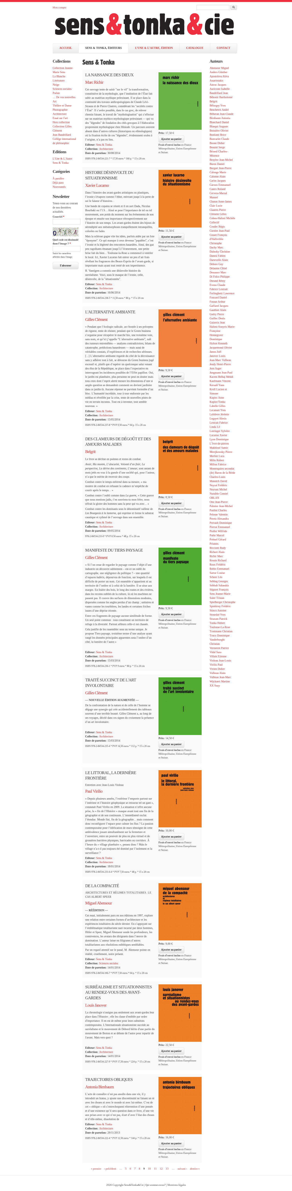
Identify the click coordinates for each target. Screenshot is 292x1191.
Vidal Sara (215, 652)
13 (167, 1168)
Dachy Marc (216, 247)
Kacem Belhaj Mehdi (221, 376)
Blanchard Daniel (219, 122)
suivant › (182, 1168)
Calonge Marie (218, 172)
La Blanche (59, 76)
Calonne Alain (217, 176)
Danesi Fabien (217, 255)
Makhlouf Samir (219, 447)
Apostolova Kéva (219, 76)
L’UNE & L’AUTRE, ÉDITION (154, 47)
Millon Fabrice (218, 464)
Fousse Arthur (217, 301)
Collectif (214, 222)
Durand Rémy (217, 280)
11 (155, 1168)
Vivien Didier (217, 668)
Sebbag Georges (219, 581)
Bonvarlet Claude (219, 138)
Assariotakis (216, 80)
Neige (56, 84)
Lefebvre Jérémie (219, 414)
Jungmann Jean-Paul (221, 372)
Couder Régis (217, 226)
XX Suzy (215, 685)
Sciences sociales (62, 88)
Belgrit (90, 451)
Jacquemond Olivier (221, 347)
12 (161, 1168)
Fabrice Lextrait (219, 289)
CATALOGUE (194, 47)
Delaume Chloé (218, 268)
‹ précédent (110, 1168)
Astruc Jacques (218, 84)
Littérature (59, 80)
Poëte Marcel (217, 535)
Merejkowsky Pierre (221, 451)
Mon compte (59, 7)
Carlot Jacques (218, 180)
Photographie (60, 109)
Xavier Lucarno (97, 185)
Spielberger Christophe (222, 602)
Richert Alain (217, 552)
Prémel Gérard (218, 539)
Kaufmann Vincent (220, 381)
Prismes (214, 543)
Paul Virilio (93, 791)
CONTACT (223, 47)
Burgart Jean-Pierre (220, 168)
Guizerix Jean (217, 322)
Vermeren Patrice (219, 648)
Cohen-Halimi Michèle (222, 218)
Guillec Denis (217, 318)
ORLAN (214, 497)
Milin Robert (217, 460)
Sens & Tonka (61, 162)
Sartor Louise (217, 572)
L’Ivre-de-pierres (219, 443)
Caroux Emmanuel (220, 184)
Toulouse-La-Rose (220, 627)
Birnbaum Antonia (220, 118)
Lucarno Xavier (218, 435)
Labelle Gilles (217, 406)
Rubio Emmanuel (219, 568)
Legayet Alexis (218, 418)
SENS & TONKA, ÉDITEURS (103, 47)
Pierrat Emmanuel (220, 527)
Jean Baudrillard (62, 134)
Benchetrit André (219, 109)
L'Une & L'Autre (62, 158)
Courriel (58, 216)
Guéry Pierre (217, 314)
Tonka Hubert (217, 623)
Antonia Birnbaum (99, 1086)
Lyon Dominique (219, 439)
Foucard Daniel (218, 297)
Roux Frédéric (218, 564)
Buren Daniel (217, 164)
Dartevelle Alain (219, 260)
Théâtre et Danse (62, 105)
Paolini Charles (218, 510)
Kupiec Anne (217, 397)
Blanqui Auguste (219, 126)
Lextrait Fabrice (219, 422)
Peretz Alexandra (219, 518)
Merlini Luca (217, 456)
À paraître (58, 178)
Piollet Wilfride (218, 531)
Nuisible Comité (219, 493)
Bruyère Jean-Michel (221, 159)
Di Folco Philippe (220, 276)
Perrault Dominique (221, 522)
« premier (96, 1168)
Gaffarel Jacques (219, 305)
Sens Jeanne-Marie (220, 593)
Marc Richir (94, 82)
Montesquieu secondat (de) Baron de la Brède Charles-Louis (222, 472)
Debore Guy (216, 264)
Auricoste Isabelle (220, 88)
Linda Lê (215, 426)
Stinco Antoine (218, 610)
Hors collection (61, 122)
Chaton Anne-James (221, 201)
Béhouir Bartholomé (221, 97)
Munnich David (218, 481)
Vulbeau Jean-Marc (220, 677)
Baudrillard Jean (219, 93)
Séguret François (219, 589)
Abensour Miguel (219, 68)
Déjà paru (58, 182)
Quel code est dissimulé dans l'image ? (65, 241)
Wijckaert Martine (220, 681)
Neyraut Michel (218, 489)
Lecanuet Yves (218, 410)
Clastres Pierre (218, 209)
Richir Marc (216, 556)
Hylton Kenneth (218, 343)
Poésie (56, 93)
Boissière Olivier (219, 130)
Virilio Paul (216, 664)
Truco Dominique (220, 635)
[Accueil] (148, 26)
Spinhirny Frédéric (220, 606)
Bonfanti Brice (218, 134)
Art (54, 101)
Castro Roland (217, 189)
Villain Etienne (218, 656)
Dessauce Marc (218, 272)
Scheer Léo (216, 577)
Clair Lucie (216, 205)
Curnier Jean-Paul (220, 230)
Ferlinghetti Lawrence (222, 293)
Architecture (60, 113)
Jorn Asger (215, 368)
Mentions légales (176, 1185)
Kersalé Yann (217, 385)
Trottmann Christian (221, 631)
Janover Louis (217, 355)
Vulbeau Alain (217, 673)
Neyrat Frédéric (218, 485)
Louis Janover (95, 1005)
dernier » (195, 1168)
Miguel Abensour (98, 903)
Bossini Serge (217, 147)
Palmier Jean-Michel (221, 506)
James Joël (215, 351)
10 (149, 1168)
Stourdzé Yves (217, 614)
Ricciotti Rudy (218, 547)
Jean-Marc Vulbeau (220, 360)
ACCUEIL (65, 47)
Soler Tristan (217, 597)
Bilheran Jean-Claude (221, 113)
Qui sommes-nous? (155, 1185)
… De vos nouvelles (64, 97)
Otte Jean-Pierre (219, 502)
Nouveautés (59, 186)
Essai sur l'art (60, 118)
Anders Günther (218, 72)
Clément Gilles (218, 214)
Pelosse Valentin (219, 514)
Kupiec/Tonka (217, 401)
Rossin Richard (218, 560)
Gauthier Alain (218, 310)
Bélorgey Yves (218, 105)
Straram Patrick (218, 618)
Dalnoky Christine (220, 251)
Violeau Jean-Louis (220, 660)
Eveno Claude (217, 285)
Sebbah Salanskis (219, 585)
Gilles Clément (96, 319)
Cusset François (218, 234)
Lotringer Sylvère (220, 431)
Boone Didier (217, 143)
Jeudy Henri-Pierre (220, 364)
